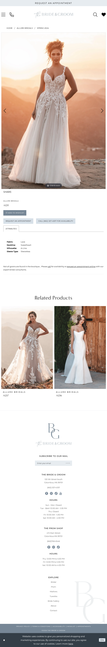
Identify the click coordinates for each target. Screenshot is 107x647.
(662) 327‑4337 (53, 487)
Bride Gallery (53, 601)
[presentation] (27, 347)
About (53, 606)
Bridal (53, 582)
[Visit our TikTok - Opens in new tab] (56, 493)
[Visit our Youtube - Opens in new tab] (60, 493)
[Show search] (95, 14)
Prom (53, 587)
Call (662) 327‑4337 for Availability (55, 221)
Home (10, 28)
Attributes (11, 228)
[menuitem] (12, 14)
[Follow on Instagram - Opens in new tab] (53, 547)
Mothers (53, 591)
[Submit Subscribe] (68, 463)
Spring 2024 (43, 28)
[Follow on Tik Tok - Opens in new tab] (58, 547)
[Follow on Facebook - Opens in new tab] (48, 547)
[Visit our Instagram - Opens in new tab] (51, 493)
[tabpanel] (53, 110)
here (70, 643)
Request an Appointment (18, 221)
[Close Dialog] (4, 640)
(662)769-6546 (53, 541)
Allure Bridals (25, 28)
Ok (102, 639)
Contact (53, 610)
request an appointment (53, 3)
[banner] (53, 14)
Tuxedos (53, 596)
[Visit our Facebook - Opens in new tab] (46, 493)
